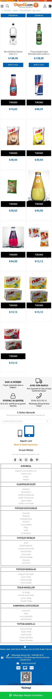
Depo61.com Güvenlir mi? (26, 471)
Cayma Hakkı (26, 501)
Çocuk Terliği (26, 598)
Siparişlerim (26, 492)
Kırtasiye (26, 516)
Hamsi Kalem (26, 551)
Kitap (26, 527)
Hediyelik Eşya (26, 519)
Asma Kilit (26, 611)
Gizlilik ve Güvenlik (26, 503)
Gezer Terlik (26, 577)
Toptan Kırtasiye (26, 640)
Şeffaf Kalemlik (26, 546)
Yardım (26, 477)
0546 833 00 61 (39, 400)
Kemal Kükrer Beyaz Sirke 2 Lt (13, 53)
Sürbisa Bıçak (26, 580)
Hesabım (26, 489)
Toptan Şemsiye (26, 637)
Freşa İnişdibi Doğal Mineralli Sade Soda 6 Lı (39, 53)
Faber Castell (26, 583)
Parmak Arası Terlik (26, 595)
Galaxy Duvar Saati (26, 574)
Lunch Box (26, 563)
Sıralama (39, 15)
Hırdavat (26, 522)
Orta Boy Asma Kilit (26, 549)
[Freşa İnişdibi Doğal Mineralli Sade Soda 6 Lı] (39, 34)
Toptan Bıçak (26, 635)
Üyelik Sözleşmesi (26, 498)
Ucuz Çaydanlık (25, 616)
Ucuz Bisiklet (26, 525)
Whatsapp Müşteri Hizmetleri (28, 695)
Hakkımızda (26, 474)
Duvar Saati (26, 554)
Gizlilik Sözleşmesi (26, 495)
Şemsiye (26, 560)
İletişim (26, 479)
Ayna (26, 613)
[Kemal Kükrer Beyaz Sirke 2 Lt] (13, 34)
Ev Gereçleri (26, 533)
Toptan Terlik (26, 632)
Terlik (26, 530)
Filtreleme (13, 15)
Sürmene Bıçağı (26, 557)
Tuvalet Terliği (26, 601)
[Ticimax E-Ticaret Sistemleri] (26, 688)
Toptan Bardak (26, 629)
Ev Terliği (26, 592)
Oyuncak (26, 513)
